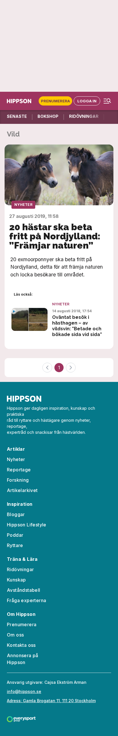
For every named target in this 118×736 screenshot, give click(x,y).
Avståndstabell (23, 590)
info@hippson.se (24, 691)
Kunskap (16, 580)
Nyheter (23, 204)
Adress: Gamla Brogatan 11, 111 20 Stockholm (51, 700)
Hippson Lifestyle (26, 525)
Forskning (18, 480)
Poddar (15, 535)
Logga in (87, 101)
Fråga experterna (26, 600)
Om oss (15, 635)
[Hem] (20, 101)
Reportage (19, 470)
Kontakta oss (21, 645)
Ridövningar (20, 569)
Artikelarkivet (22, 490)
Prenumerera (55, 101)
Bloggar (16, 514)
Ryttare (15, 545)
